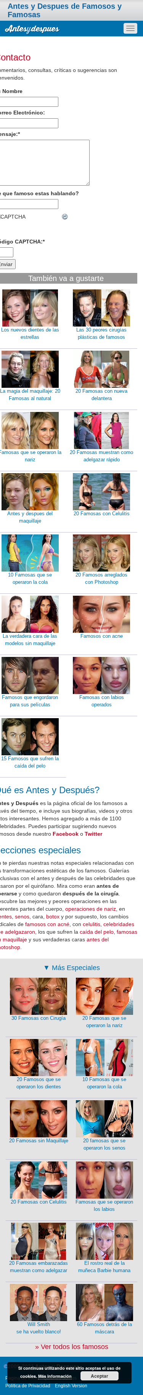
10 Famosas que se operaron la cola (104, 1083)
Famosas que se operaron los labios (104, 1205)
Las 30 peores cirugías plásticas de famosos (101, 333)
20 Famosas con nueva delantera (101, 394)
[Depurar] (65, 217)
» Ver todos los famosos (71, 1347)
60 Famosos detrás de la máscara (104, 1328)
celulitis (91, 924)
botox (52, 916)
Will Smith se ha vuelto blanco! (38, 1328)
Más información (55, 1376)
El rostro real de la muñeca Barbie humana (104, 1266)
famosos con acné (47, 924)
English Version (71, 1385)
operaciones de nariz (90, 909)
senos (22, 916)
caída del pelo (97, 932)
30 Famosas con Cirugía (38, 1018)
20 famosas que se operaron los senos (104, 1144)
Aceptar (99, 1375)
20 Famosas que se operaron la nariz (104, 1021)
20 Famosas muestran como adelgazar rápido (101, 455)
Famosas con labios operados (101, 700)
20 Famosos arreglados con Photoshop (101, 578)
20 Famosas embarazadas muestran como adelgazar (38, 1266)
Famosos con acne (101, 636)
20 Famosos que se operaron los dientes (38, 1083)
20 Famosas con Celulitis (102, 513)
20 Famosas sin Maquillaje (38, 1140)
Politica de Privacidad (27, 1385)
